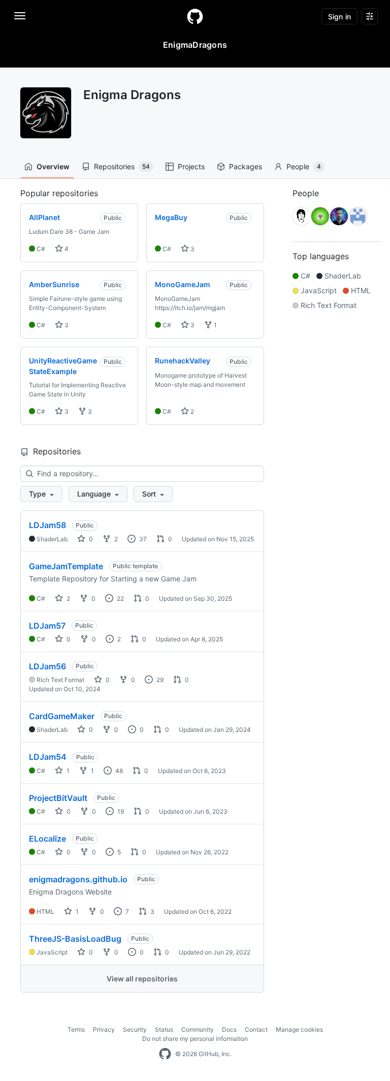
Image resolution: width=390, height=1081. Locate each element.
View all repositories (142, 978)
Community (197, 1029)
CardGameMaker (61, 716)
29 (159, 680)
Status (164, 1029)
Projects (191, 166)
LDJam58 (47, 525)
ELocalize (47, 838)
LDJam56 (47, 666)
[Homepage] (195, 16)
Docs (229, 1029)
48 (118, 771)
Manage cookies (299, 1029)
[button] (41, 494)
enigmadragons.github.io (78, 879)
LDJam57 (47, 626)
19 (120, 811)
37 (142, 539)
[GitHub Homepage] (165, 1054)
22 (119, 598)
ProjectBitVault (58, 798)
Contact (256, 1029)
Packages (245, 166)
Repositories (122, 166)
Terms (76, 1029)
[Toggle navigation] (19, 15)
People (303, 166)
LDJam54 (48, 757)
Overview (53, 166)
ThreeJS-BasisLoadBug (75, 939)
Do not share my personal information (195, 1038)
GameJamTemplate (66, 566)
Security (135, 1029)
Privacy (104, 1029)
